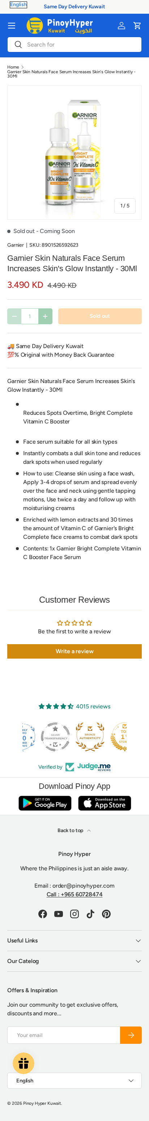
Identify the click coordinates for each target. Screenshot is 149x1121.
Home (13, 67)
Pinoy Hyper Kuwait (42, 1103)
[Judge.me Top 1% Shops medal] (109, 736)
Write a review (75, 651)
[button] (137, 26)
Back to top (71, 830)
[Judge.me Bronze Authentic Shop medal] (74, 736)
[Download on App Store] (104, 803)
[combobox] (74, 44)
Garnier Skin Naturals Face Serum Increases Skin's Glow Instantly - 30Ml (71, 74)
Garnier (15, 245)
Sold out (100, 316)
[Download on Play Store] (45, 803)
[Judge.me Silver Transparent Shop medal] (39, 736)
